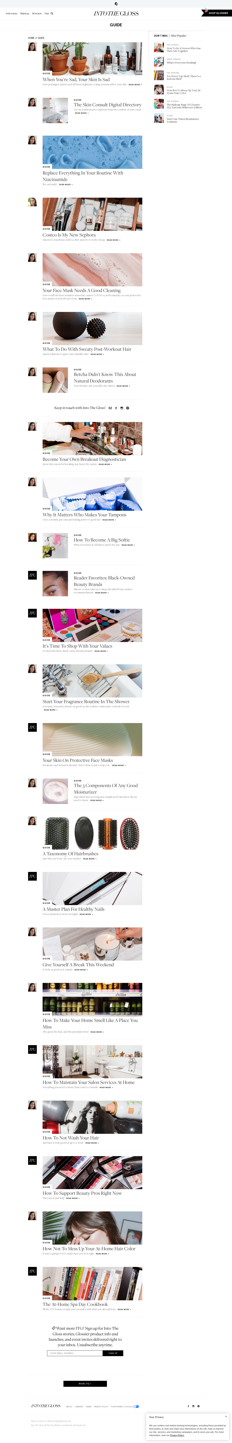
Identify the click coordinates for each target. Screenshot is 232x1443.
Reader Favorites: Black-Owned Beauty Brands (104, 581)
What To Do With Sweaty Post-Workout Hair (87, 349)
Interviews (11, 13)
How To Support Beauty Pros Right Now (82, 1193)
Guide (41, 38)
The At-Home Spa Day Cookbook (75, 1304)
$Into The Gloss (45, 1405)
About (69, 1406)
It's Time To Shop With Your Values (77, 646)
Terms (88, 1406)
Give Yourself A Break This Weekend (78, 964)
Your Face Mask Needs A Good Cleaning (82, 290)
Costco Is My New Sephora (69, 235)
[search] (52, 13)
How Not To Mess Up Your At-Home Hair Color (89, 1248)
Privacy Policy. (177, 1435)
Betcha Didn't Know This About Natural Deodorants (105, 377)
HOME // (32, 38)
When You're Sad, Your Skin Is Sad (76, 79)
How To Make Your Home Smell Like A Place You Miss (90, 1023)
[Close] (226, 1416)
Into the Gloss (116, 13)
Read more (134, 84)
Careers (79, 1406)
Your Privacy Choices (122, 1406)
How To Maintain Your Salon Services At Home (89, 1082)
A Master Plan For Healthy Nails (73, 909)
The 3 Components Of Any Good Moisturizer (106, 788)
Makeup (24, 13)
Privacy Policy (101, 1406)
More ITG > (85, 1384)
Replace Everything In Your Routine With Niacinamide (83, 176)
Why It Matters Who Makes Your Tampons (84, 514)
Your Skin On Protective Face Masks (78, 760)
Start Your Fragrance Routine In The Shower (86, 701)
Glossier (116, 4)
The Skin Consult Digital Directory (108, 104)
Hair (47, 13)
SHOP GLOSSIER (218, 13)
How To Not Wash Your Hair (71, 1138)
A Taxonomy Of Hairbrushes (70, 853)
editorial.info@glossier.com (59, 1421)
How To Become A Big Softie (102, 540)
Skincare (37, 13)
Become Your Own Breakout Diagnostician (84, 459)
